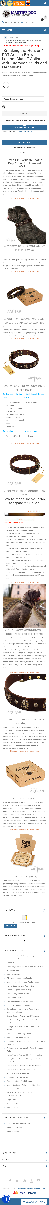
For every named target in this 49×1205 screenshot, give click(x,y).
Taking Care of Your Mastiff (17, 1077)
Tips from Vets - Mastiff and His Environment (24, 1066)
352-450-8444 (12, 22)
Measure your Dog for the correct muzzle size (25, 967)
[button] (45, 30)
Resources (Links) (14, 970)
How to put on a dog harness (18, 1123)
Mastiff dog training (14, 1127)
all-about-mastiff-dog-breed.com (31, 1188)
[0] (42, 20)
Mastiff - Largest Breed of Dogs (19, 990)
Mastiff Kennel (12, 1107)
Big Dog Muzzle (13, 1103)
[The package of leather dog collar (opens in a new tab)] (24, 774)
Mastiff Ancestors (13, 974)
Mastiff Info (11, 963)
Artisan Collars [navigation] (14, 37)
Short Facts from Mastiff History (19, 1081)
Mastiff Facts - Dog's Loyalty (18, 1037)
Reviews (24, 152)
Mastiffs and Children (15, 998)
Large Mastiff (12, 1100)
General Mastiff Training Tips (18, 1073)
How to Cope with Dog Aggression (20, 986)
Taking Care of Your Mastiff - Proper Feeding (24, 1055)
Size (4, 94)
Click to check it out (24, 128)
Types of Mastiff (13, 1089)
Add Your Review (25, 131)
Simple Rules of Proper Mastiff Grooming (23, 1016)
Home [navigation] (5, 37)
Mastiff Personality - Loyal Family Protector (24, 982)
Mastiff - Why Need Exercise (18, 994)
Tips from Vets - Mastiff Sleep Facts (21, 1070)
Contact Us (29, 22)
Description (24, 143)
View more (10, 926)
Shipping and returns (24, 147)
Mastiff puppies (13, 1131)
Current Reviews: (9, 131)
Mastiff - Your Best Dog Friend (19, 1034)
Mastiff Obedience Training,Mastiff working (23, 1085)
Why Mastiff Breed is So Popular (19, 978)
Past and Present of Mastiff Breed (20, 1001)
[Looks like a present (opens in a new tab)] (24, 852)
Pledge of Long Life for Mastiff (19, 1005)
